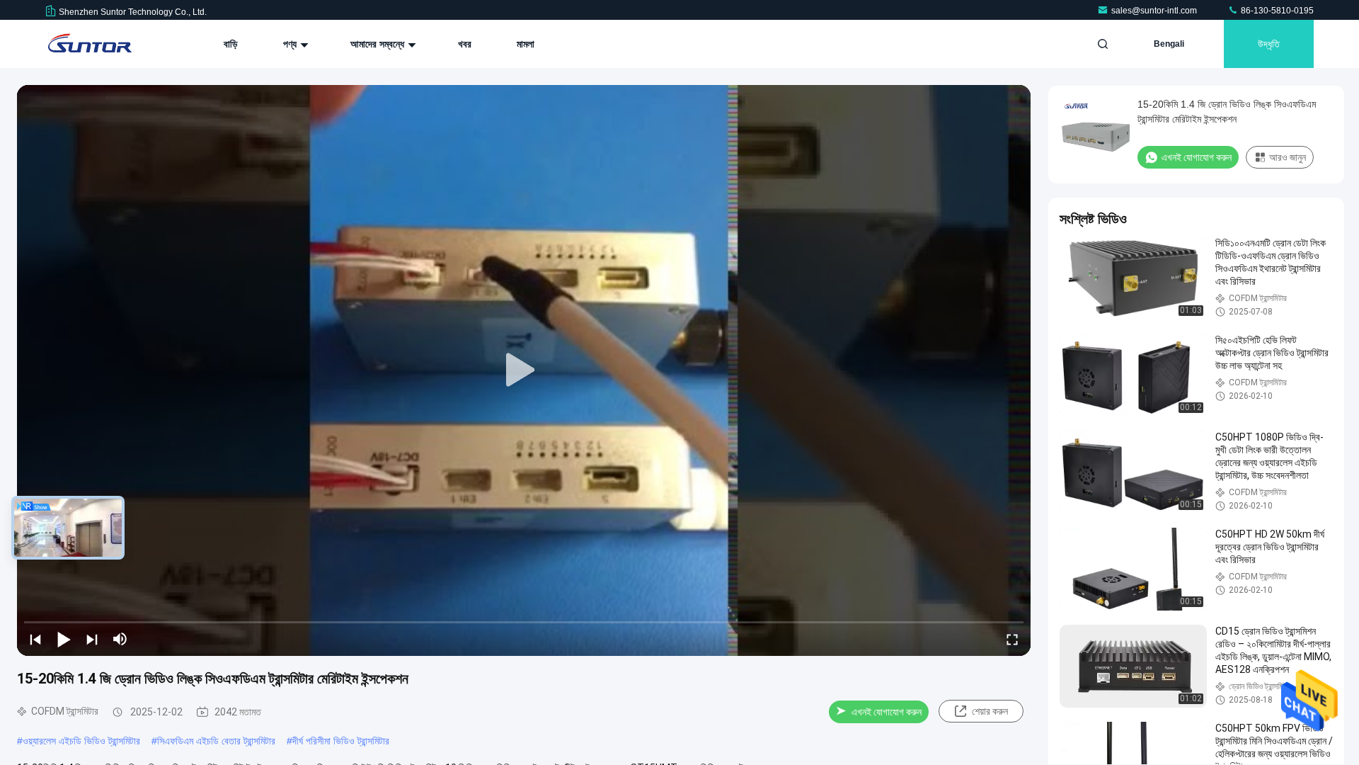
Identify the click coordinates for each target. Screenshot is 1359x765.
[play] (523, 370)
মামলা (525, 44)
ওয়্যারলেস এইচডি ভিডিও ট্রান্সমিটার (81, 741)
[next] (92, 639)
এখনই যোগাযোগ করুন (886, 712)
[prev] (35, 639)
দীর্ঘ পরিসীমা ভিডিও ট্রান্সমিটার (340, 741)
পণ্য (291, 44)
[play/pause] (64, 639)
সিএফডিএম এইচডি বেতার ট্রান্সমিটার (216, 741)
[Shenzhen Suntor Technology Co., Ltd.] (89, 44)
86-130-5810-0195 (1276, 11)
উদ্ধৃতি (1269, 44)
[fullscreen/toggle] (1012, 639)
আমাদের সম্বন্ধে (378, 44)
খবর (464, 44)
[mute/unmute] (120, 639)
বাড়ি (231, 44)
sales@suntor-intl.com (1155, 11)
